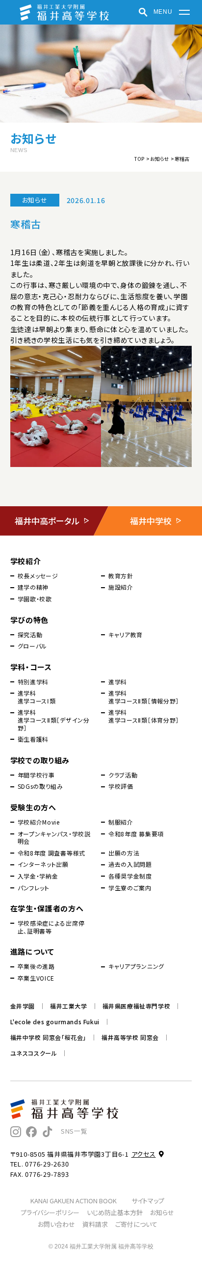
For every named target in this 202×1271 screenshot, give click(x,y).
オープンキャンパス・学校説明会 (54, 837)
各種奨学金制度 (130, 876)
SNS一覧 (74, 1131)
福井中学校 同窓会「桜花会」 (48, 1037)
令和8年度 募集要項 (136, 834)
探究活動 (30, 635)
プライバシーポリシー (50, 1212)
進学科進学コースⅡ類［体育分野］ (143, 716)
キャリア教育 (125, 635)
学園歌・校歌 (35, 599)
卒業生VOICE (36, 978)
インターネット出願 (43, 864)
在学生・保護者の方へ (47, 908)
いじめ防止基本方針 (115, 1212)
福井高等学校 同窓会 (130, 1037)
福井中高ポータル (47, 521)
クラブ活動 (123, 775)
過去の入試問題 (130, 864)
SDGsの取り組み (40, 786)
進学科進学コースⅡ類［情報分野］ (143, 696)
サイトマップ (147, 1200)
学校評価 (120, 786)
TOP (139, 158)
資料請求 (95, 1224)
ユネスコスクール (33, 1053)
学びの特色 (29, 620)
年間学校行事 (36, 775)
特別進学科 (33, 682)
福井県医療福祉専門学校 (136, 1006)
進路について (32, 951)
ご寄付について (136, 1224)
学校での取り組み (40, 760)
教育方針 (120, 576)
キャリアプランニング (136, 966)
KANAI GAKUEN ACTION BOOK (73, 1200)
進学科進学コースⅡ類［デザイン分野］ (54, 719)
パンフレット (34, 888)
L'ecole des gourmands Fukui (55, 1022)
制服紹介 (120, 822)
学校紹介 (25, 561)
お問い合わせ (56, 1224)
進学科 (117, 682)
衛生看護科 (33, 739)
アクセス (143, 1154)
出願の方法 (124, 853)
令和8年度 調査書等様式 (51, 853)
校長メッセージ (38, 576)
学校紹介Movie (39, 822)
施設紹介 (120, 587)
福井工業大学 (68, 1006)
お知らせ (159, 158)
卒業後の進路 (36, 966)
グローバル (33, 646)
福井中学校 (151, 521)
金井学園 (22, 1006)
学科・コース (31, 667)
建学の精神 (33, 587)
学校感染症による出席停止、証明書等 (51, 926)
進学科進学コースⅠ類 (37, 696)
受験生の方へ (33, 807)
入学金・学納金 (38, 876)
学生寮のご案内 (130, 888)
